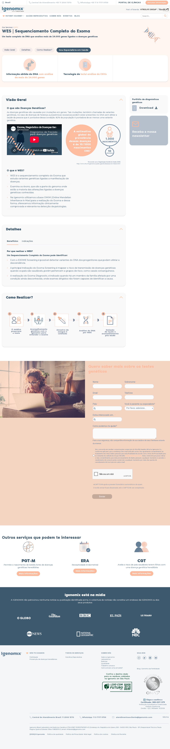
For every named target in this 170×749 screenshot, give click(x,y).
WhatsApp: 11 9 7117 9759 (94, 717)
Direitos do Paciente (118, 734)
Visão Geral (9, 50)
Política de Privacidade (74, 734)
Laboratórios (105, 659)
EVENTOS (68, 16)
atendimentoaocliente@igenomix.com (133, 717)
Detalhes (26, 50)
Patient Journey (14, 16)
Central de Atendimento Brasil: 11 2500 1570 (53, 717)
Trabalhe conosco (108, 666)
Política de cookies (101, 734)
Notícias (104, 661)
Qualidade (105, 663)
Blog (77, 16)
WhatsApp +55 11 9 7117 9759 (94, 2)
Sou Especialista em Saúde (73, 50)
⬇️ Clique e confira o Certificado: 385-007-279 (153, 700)
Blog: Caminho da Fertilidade (148, 669)
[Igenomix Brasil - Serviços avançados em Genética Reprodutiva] (13, 9)
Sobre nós (55, 16)
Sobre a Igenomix (108, 657)
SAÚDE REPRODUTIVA (37, 16)
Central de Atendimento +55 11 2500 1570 (51, 2)
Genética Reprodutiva (73, 657)
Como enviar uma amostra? (112, 668)
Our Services (7, 27)
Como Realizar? (44, 50)
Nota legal (87, 734)
